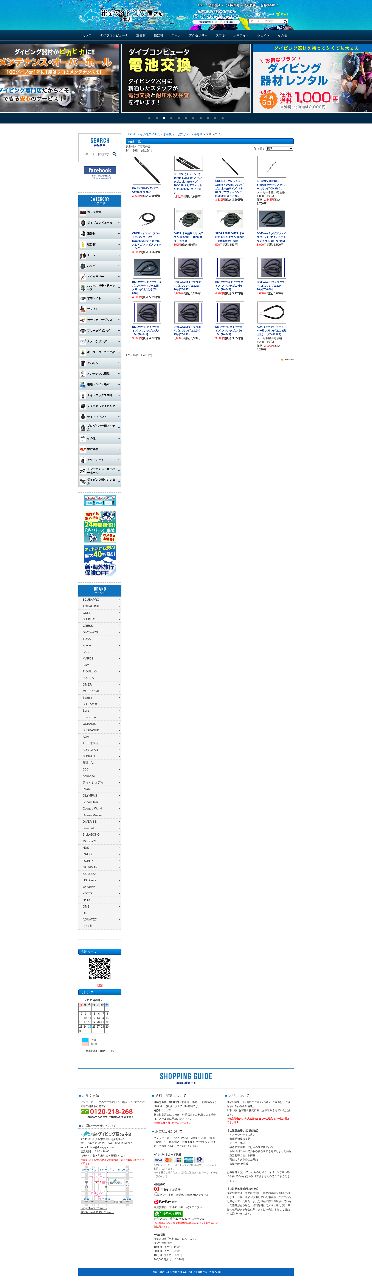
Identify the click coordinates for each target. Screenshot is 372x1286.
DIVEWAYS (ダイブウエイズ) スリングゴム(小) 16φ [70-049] (271, 286)
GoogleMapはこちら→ (94, 1208)
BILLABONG (91, 834)
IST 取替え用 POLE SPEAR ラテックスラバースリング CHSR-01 (271, 185)
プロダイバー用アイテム (101, 427)
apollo (87, 645)
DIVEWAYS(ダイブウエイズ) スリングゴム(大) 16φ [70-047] (187, 286)
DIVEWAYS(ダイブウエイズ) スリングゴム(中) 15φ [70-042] (187, 330)
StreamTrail (90, 802)
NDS (86, 847)
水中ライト (241, 35)
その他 (282, 35)
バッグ (91, 265)
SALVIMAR (90, 867)
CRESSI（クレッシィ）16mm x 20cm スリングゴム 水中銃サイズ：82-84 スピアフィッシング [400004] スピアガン (229, 188)
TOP (201, 5)
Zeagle (87, 697)
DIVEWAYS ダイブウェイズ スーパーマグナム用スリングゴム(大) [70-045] (271, 237)
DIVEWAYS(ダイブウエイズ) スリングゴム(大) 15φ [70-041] (145, 330)
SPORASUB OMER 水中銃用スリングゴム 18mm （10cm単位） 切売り (229, 237)
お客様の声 (268, 5)
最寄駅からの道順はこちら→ (97, 1212)
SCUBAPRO (91, 599)
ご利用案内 (232, 5)
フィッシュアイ (93, 782)
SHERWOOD (92, 704)
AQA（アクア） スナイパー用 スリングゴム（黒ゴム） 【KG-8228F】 (271, 330)
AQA (86, 736)
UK (85, 913)
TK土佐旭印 (91, 743)
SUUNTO (89, 619)
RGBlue (88, 861)
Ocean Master (92, 815)
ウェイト (263, 35)
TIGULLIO (90, 671)
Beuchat (88, 828)
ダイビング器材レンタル (101, 481)
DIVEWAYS (90, 632)
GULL (87, 612)
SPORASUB (91, 730)
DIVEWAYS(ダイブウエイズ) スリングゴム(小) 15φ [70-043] (228, 330)
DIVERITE (89, 821)
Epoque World (92, 808)
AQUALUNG (91, 606)
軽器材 (158, 35)
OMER (87, 684)
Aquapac (89, 776)
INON (86, 789)
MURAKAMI (91, 691)
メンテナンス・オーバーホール (101, 470)
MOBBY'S (89, 841)
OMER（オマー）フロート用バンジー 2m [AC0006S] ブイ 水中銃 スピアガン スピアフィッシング (146, 241)
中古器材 (92, 449)
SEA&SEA (89, 873)
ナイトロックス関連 (99, 395)
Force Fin (89, 717)
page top (289, 359)
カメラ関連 (94, 212)
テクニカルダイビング (101, 406)
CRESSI (88, 625)
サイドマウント (97, 416)
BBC (86, 769)
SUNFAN (89, 756)
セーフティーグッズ (99, 319)
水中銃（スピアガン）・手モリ (182, 134)
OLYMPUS (90, 795)
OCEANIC (89, 723)
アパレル (92, 362)
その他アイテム (150, 134)
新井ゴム (89, 762)
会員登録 (214, 5)
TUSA (87, 639)
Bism (86, 665)
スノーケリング (97, 341)
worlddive (89, 887)
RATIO (87, 854)
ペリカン (89, 678)
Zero (86, 710)
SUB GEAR (90, 750)
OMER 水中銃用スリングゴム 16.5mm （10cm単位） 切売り (188, 237)
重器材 (141, 35)
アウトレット (95, 459)
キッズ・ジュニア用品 (101, 352)
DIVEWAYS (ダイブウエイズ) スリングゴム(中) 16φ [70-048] (229, 286)
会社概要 (250, 5)
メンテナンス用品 (98, 373)
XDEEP (88, 893)
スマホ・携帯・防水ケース (101, 287)
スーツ (176, 35)
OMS (86, 906)
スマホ (220, 35)
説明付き (131, 146)
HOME (132, 134)
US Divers (89, 880)
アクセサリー (198, 35)
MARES (88, 658)
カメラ (87, 35)
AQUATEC (90, 919)
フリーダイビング (98, 330)
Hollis (86, 900)
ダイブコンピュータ (114, 35)
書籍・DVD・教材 (98, 384)
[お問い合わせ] (265, 15)
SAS (85, 652)
